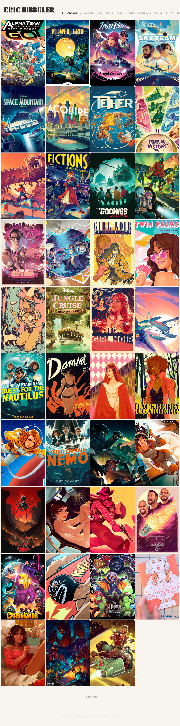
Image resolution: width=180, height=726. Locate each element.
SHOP (99, 13)
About (109, 13)
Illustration (69, 13)
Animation (86, 13)
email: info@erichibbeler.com (133, 13)
